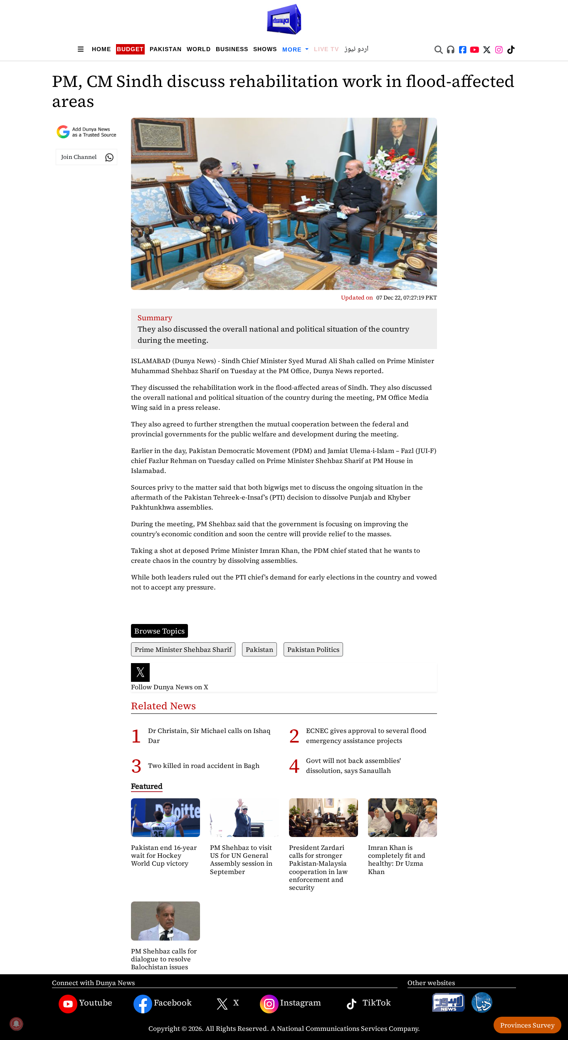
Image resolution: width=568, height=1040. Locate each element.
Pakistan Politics (313, 649)
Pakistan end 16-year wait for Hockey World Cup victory (164, 855)
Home (101, 49)
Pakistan (166, 49)
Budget (130, 49)
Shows (265, 49)
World (199, 49)
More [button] (293, 49)
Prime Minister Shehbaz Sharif (183, 649)
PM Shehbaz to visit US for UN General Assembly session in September (241, 859)
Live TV (326, 49)
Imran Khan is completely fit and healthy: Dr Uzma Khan (396, 859)
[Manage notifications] (16, 1023)
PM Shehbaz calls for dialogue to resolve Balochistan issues (164, 958)
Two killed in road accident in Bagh (203, 765)
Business (232, 49)
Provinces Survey (527, 1025)
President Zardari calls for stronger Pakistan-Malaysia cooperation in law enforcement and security (318, 867)
